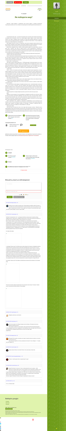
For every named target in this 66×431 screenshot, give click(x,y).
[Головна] (33, 419)
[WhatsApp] (33, 427)
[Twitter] (33, 430)
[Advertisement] (23, 31)
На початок (57, 18)
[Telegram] (33, 425)
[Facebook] (33, 428)
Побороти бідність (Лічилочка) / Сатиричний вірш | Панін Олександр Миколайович (32, 157)
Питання (9, 161)
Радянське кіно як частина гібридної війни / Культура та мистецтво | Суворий (14, 117)
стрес (10, 68)
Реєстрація (18, 2)
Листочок (7, 402)
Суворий (56, 11)
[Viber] (33, 423)
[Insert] (21, 194)
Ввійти (26, 2)
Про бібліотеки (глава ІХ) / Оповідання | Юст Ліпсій (18, 166)
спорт (13, 105)
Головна (10, 2)
